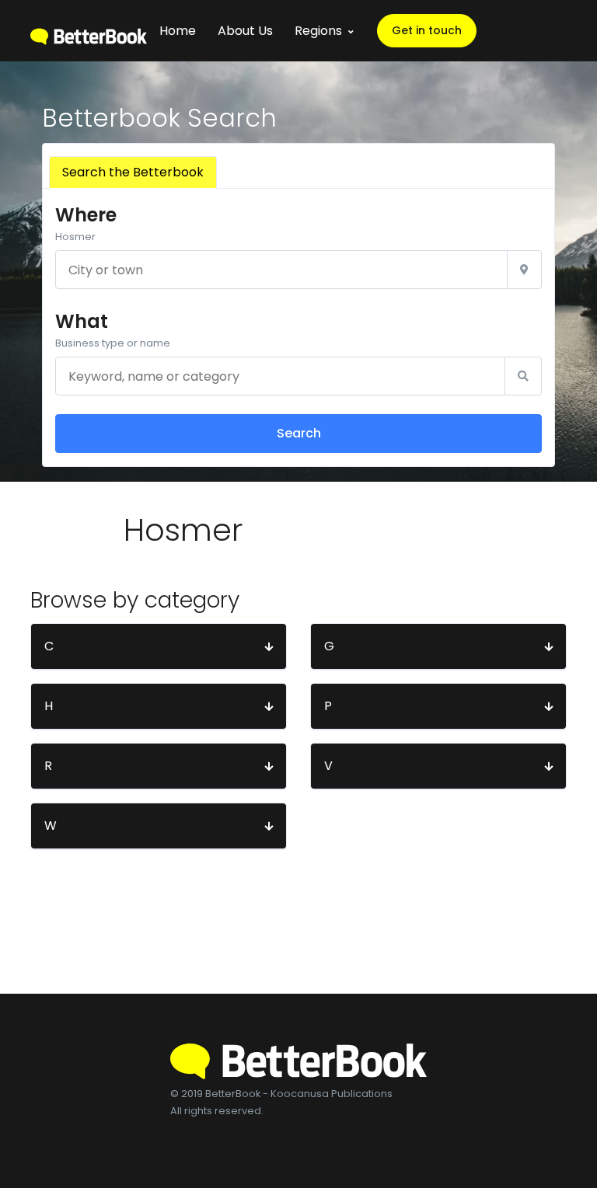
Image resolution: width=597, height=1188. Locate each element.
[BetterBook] (88, 30)
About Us (245, 31)
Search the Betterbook (133, 172)
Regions (318, 31)
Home (177, 31)
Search (299, 433)
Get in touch (427, 30)
